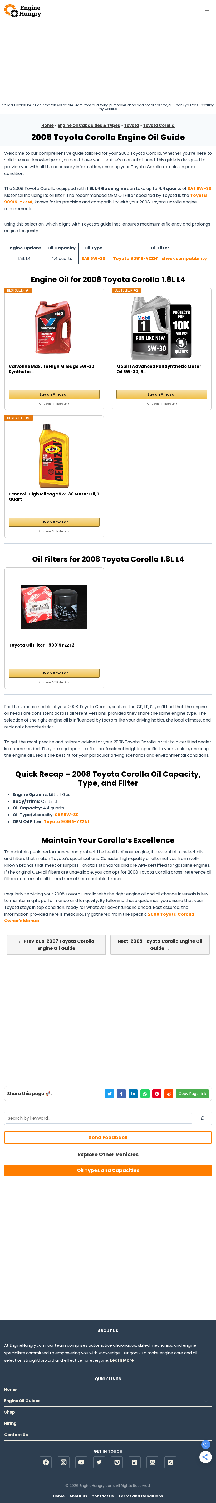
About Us (78, 1496)
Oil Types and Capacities (108, 1170)
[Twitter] (99, 1462)
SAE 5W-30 (200, 189)
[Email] (152, 1462)
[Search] (202, 1118)
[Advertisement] (108, 61)
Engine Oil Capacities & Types (89, 125)
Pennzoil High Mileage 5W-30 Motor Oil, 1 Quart (54, 497)
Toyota (131, 125)
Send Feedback (108, 1137)
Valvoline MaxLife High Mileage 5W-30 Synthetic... (51, 369)
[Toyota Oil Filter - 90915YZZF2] (54, 607)
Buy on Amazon (54, 394)
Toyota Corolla (159, 125)
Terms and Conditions (140, 1496)
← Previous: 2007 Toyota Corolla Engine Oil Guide (56, 944)
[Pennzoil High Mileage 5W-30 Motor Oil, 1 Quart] (54, 456)
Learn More (122, 1360)
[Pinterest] (117, 1462)
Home (47, 125)
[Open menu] (207, 10)
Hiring (10, 1423)
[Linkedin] (135, 1462)
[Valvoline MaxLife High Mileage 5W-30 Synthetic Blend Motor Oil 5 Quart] (54, 328)
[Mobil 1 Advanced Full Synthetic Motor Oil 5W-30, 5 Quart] (162, 328)
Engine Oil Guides (22, 1401)
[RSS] (170, 1462)
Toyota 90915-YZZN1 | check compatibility (160, 258)
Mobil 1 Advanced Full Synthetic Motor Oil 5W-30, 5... (158, 369)
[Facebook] (46, 1462)
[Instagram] (64, 1462)
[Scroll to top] (203, 1482)
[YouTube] (81, 1462)
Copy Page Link (192, 1093)
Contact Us (16, 1434)
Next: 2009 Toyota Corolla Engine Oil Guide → (159, 944)
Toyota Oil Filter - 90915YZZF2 (42, 645)
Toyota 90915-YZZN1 (66, 822)
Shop (9, 1412)
